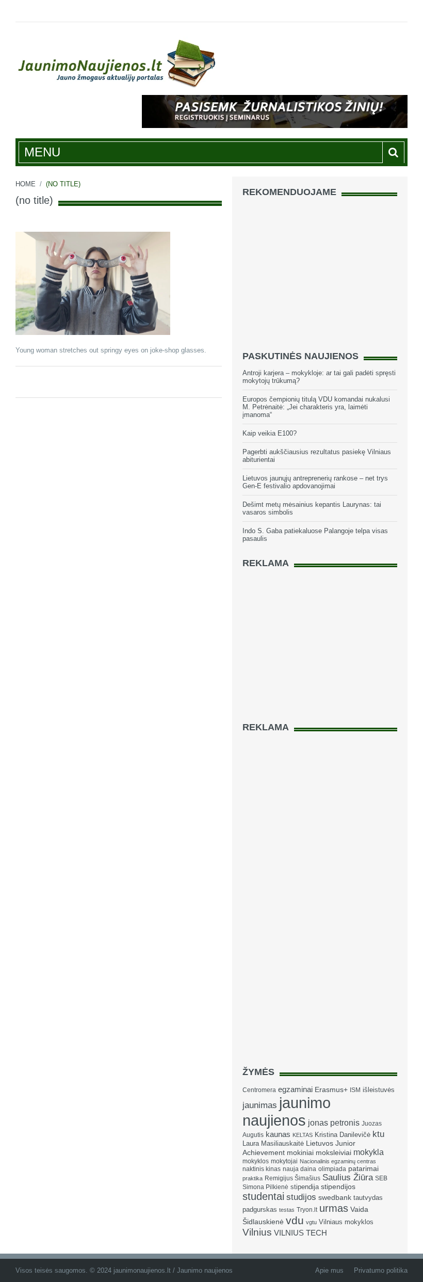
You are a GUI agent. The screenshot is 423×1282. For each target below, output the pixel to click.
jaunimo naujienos (286, 1111)
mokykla (368, 1152)
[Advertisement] (319, 269)
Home (25, 184)
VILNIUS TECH (300, 1233)
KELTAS (302, 1135)
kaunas (278, 1134)
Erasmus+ (331, 1089)
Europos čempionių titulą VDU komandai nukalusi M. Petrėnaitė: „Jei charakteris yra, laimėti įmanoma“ (316, 407)
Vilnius (257, 1232)
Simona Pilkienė (265, 1187)
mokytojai (284, 1161)
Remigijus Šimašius (292, 1178)
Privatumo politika (381, 1270)
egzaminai (295, 1089)
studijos (301, 1197)
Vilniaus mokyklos (346, 1222)
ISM (355, 1090)
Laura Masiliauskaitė (273, 1143)
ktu (378, 1134)
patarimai (363, 1169)
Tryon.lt (307, 1209)
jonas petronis (334, 1122)
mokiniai (300, 1153)
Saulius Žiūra (347, 1177)
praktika (252, 1178)
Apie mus (329, 1270)
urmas (333, 1208)
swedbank (334, 1197)
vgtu (311, 1222)
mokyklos (255, 1161)
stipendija (304, 1187)
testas (287, 1210)
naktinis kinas (261, 1169)
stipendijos (338, 1187)
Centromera (259, 1090)
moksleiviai (333, 1153)
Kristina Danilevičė (342, 1135)
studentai (263, 1196)
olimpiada (332, 1169)
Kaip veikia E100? (269, 433)
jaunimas (259, 1105)
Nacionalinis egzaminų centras (338, 1161)
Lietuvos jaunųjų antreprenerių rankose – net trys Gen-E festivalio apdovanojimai (315, 482)
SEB (381, 1178)
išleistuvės (379, 1090)
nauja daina (299, 1169)
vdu (295, 1220)
